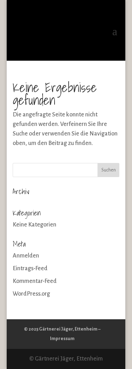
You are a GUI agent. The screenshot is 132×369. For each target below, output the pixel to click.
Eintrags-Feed (30, 268)
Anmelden (26, 256)
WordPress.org (31, 294)
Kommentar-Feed (35, 281)
